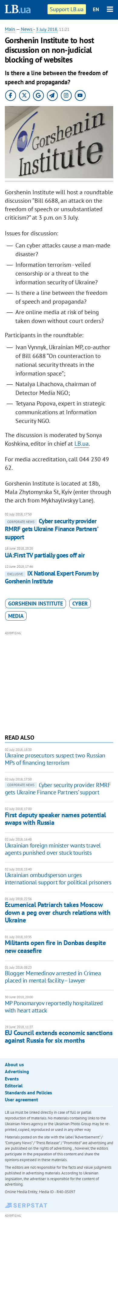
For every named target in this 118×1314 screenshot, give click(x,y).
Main (10, 29)
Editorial (14, 1086)
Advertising (17, 1071)
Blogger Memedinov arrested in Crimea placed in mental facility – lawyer (53, 976)
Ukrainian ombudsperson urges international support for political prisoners (58, 878)
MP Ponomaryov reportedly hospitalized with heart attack (54, 1006)
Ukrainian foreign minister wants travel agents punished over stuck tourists (53, 849)
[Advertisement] (59, 682)
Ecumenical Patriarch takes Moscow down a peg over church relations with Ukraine (57, 912)
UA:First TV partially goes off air (45, 555)
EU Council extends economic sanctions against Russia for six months (59, 1036)
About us (14, 1064)
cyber (80, 603)
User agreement (21, 1099)
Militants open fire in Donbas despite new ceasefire (55, 946)
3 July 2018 (46, 29)
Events (12, 1079)
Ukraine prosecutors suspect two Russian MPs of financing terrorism (55, 759)
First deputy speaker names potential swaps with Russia (55, 819)
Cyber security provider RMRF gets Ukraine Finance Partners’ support (51, 529)
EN (96, 9)
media (16, 615)
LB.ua (81, 443)
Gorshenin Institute (35, 603)
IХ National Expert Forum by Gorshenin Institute (52, 577)
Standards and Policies (28, 1093)
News (26, 29)
